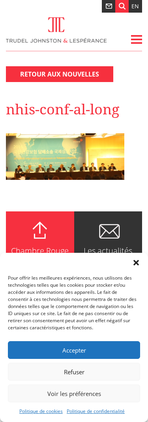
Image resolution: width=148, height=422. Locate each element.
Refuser (74, 372)
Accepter (74, 350)
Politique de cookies (41, 411)
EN (135, 6)
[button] (136, 263)
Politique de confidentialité (96, 411)
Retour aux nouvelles (59, 74)
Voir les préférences (74, 394)
